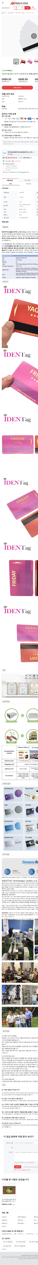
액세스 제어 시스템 (19, 12)
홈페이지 (4, 12)
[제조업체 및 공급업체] (19, 3)
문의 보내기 (17, 87)
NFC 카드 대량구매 (20, 1246)
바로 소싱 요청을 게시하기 (22, 1170)
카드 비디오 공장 (20, 1242)
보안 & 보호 (10, 12)
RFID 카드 (20, 1220)
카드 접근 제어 (7, 1246)
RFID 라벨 (20, 1223)
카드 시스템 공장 (7, 1242)
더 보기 (4, 1249)
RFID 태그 (4, 1223)
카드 (35, 1220)
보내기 (18, 1167)
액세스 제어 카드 (30, 12)
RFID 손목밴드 (22, 1217)
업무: (26, 157)
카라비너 (4, 1217)
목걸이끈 (4, 1220)
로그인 (23, 172)
